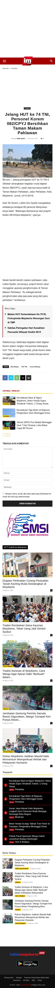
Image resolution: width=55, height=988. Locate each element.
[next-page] (8, 434)
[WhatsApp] (16, 377)
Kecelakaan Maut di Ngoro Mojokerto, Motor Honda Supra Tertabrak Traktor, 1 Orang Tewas (32, 401)
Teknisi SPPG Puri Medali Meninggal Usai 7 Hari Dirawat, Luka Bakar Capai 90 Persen (34, 425)
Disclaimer (17, 980)
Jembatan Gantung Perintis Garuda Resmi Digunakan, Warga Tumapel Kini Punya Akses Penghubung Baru (33, 904)
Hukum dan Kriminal (9, 576)
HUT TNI (24, 367)
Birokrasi (19, 817)
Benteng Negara (8, 752)
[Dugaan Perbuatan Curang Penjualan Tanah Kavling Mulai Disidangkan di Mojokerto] (27, 565)
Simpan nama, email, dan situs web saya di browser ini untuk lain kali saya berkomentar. (27, 495)
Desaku (5, 621)
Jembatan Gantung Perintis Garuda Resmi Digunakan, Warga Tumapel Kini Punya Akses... (27, 716)
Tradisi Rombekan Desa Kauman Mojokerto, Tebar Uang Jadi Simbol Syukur (24, 628)
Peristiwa (14, 68)
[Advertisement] (27, 28)
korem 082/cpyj (35, 367)
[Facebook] (5, 377)
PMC (33, 980)
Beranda (6, 68)
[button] (4, 61)
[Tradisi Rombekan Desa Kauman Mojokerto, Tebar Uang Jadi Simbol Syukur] (27, 608)
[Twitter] (11, 377)
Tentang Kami (9, 977)
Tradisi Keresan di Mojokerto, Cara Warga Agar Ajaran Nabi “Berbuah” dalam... (24, 674)
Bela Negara (15, 367)
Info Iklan (26, 980)
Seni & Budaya (8, 666)
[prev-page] (4, 434)
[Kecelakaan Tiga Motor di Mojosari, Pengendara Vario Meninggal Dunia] (9, 413)
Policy (40, 980)
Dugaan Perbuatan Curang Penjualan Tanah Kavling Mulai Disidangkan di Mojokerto (25, 583)
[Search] (51, 61)
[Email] (22, 377)
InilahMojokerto (25, 985)
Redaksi (19, 977)
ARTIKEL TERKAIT (11, 391)
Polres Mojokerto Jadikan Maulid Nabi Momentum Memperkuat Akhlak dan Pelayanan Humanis (26, 759)
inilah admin (21, 138)
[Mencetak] (28, 377)
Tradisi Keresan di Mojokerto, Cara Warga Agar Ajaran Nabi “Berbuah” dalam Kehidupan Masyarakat (31, 890)
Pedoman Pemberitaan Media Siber (36, 977)
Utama (12, 789)
